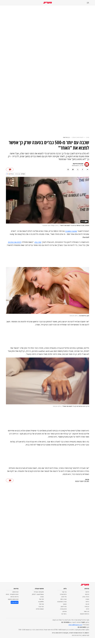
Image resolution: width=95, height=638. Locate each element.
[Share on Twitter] (77, 169)
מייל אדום (64, 597)
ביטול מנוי (64, 614)
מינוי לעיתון (64, 606)
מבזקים (87, 594)
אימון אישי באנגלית (39, 592)
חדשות (87, 592)
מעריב (87, 137)
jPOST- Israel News (38, 594)
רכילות (87, 601)
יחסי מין (86, 481)
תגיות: (87, 479)
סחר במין (38, 242)
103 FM (41, 599)
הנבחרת (87, 606)
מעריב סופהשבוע (62, 601)
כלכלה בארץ (85, 597)
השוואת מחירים (40, 609)
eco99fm (41, 601)
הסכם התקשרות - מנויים (12, 594)
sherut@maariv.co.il (75, 625)
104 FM (41, 604)
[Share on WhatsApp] (73, 169)
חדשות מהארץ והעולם (77, 137)
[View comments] (9, 169)
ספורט (87, 599)
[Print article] (68, 169)
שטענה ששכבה (71, 231)
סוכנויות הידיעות (78, 164)
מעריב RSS (63, 599)
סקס (81, 481)
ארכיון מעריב (63, 609)
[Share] (87, 169)
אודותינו (64, 611)
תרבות (87, 604)
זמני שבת (41, 606)
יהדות (87, 609)
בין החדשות (66, 137)
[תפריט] (91, 3)
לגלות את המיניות (14, 242)
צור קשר (64, 592)
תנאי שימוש (15, 592)
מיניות (77, 481)
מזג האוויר (86, 611)
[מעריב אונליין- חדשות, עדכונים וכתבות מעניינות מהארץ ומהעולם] (47, 2)
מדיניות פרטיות (14, 597)
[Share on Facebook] (82, 169)
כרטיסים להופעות (84, 614)
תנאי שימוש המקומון (13, 599)
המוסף (65, 604)
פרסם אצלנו (63, 594)
